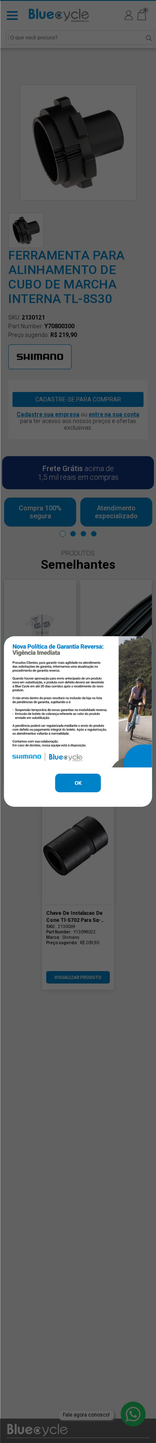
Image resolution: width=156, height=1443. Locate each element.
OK (78, 783)
